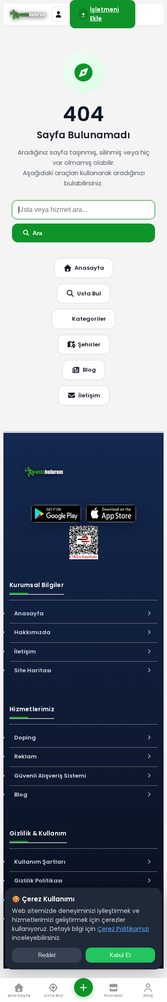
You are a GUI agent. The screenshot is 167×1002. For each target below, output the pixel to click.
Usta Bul (89, 293)
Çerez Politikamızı (123, 928)
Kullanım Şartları (40, 862)
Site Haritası (32, 670)
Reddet (47, 955)
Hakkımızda (32, 632)
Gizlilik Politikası (38, 881)
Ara (37, 233)
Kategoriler (89, 319)
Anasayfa (89, 268)
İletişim (89, 395)
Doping (25, 738)
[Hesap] (58, 14)
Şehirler (89, 344)
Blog (89, 370)
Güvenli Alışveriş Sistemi (50, 776)
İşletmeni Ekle (100, 14)
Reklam (25, 756)
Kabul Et (120, 955)
